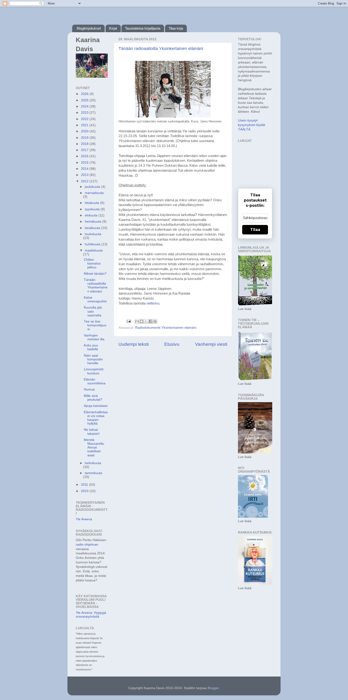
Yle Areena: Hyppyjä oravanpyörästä (91, 614)
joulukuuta (93, 186)
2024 (85, 106)
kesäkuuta (93, 228)
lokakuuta (92, 203)
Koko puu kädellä (91, 347)
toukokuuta (93, 234)
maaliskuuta (94, 250)
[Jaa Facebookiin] (150, 321)
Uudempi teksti (133, 344)
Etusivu (171, 344)
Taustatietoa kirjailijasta (142, 28)
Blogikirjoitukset (89, 28)
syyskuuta (93, 209)
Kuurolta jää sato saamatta (93, 311)
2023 (85, 112)
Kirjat (113, 28)
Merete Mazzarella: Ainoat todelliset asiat (94, 447)
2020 (85, 131)
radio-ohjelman (87, 544)
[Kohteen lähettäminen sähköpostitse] (137, 321)
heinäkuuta (93, 221)
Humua (89, 389)
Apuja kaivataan (96, 406)
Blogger (213, 688)
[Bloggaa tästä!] (141, 321)
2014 (85, 169)
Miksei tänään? (95, 273)
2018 (85, 144)
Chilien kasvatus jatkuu (92, 263)
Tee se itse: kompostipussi (95, 325)
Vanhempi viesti (211, 344)
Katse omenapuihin (95, 299)
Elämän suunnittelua (95, 381)
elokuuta (91, 215)
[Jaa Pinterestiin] (155, 321)
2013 (85, 175)
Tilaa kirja (176, 28)
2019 (85, 137)
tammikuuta (93, 473)
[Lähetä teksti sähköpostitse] (128, 321)
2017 (85, 150)
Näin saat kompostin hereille (93, 359)
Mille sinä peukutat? (93, 397)
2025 (85, 100)
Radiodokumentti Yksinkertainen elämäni (165, 327)
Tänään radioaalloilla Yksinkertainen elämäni (161, 48)
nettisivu (153, 303)
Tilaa (255, 229)
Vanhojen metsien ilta (94, 337)
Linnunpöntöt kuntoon (93, 371)
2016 (85, 156)
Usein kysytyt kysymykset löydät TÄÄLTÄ (251, 125)
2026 (85, 94)
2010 (85, 491)
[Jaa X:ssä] (146, 321)
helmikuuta (93, 463)
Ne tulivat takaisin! (92, 431)
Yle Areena (84, 519)
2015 (85, 162)
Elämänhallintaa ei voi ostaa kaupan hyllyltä (96, 418)
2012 (85, 181)
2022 (85, 119)
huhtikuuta (93, 244)
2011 (85, 484)
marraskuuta (94, 193)
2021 (85, 125)
